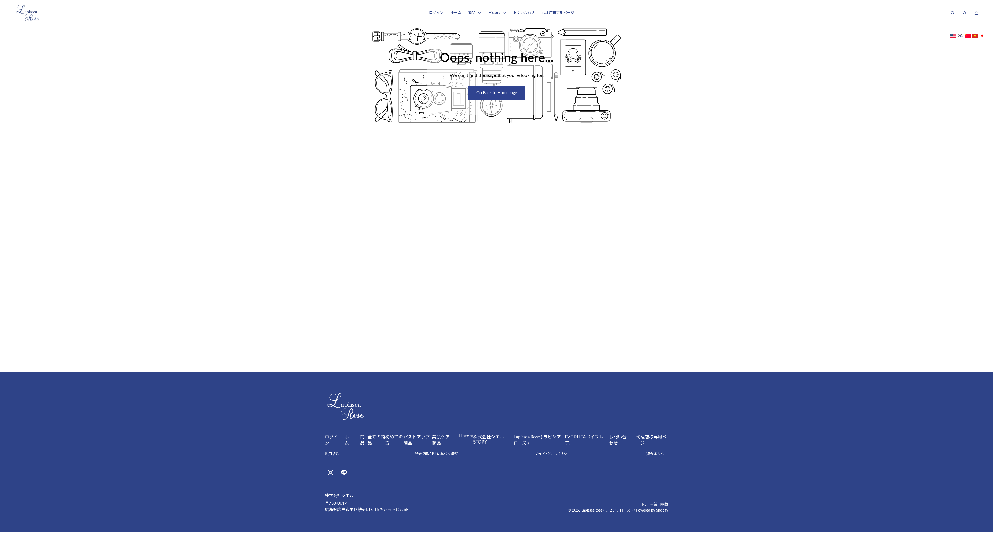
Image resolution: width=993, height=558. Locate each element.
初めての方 (394, 440)
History (494, 13)
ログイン (436, 13)
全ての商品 (376, 440)
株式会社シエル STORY (490, 439)
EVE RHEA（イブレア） (584, 440)
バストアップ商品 (416, 440)
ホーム (455, 13)
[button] (976, 13)
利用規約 (332, 454)
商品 (471, 13)
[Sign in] (964, 13)
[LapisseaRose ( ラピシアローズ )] (27, 13)
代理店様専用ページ (558, 13)
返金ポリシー (657, 454)
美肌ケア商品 (441, 440)
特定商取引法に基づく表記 (436, 454)
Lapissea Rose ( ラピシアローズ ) (537, 440)
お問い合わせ (524, 13)
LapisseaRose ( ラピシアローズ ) (607, 510)
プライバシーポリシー (553, 454)
